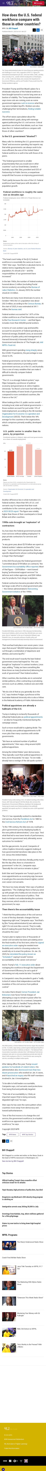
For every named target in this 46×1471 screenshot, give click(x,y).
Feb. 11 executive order (25, 965)
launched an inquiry (15, 1075)
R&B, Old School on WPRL (27, 1329)
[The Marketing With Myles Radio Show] (9, 1285)
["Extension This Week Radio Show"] (9, 1301)
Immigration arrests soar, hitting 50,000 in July (20, 1206)
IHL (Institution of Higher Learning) (15, 1444)
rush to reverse (27, 103)
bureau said (17, 309)
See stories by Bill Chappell (13, 1161)
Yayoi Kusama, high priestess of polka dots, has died (22, 1190)
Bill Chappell (13, 28)
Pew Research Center (16, 320)
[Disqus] (23, 1394)
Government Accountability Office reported (20, 567)
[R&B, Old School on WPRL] (9, 1332)
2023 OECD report (11, 511)
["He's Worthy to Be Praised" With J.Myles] (9, 1348)
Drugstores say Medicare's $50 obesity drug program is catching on (22, 1198)
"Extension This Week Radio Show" (30, 1298)
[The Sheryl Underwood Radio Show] (9, 1245)
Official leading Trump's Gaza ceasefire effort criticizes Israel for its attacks (19, 1181)
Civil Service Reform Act (15, 822)
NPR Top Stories (27, 1134)
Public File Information (11, 1448)
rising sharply (31, 350)
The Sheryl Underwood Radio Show (30, 1242)
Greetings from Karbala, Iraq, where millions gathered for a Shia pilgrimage (23, 1215)
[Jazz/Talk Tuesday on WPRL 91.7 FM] (9, 1269)
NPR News (12, 1134)
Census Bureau (34, 304)
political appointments (33, 717)
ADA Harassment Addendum (14, 1439)
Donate (39, 3)
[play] (3, 1469)
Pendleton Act (27, 819)
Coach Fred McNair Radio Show (14, 1258)
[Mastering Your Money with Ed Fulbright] (9, 1316)
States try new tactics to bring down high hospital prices (21, 1224)
